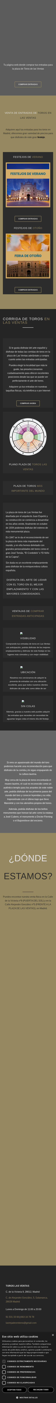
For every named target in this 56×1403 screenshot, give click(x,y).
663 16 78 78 (27, 1317)
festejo (41, 137)
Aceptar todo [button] (14, 1390)
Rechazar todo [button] (41, 1389)
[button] (28, 1398)
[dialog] (28, 1367)
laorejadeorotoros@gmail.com (21, 1323)
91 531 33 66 (13, 1317)
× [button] (53, 1335)
